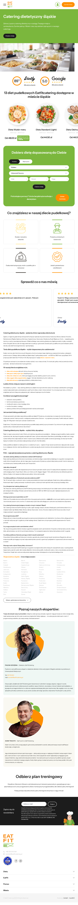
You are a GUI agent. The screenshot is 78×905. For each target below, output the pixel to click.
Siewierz (41, 585)
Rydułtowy (6, 585)
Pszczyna (6, 581)
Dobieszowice (61, 565)
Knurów (41, 569)
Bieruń (23, 560)
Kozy (40, 572)
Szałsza (5, 590)
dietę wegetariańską (20, 378)
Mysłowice (60, 574)
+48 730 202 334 (11, 852)
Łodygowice (7, 574)
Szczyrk (23, 590)
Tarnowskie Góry (62, 590)
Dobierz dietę (39, 187)
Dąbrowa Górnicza (44, 565)
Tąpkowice (42, 590)
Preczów (59, 578)
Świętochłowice (61, 587)
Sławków (6, 587)
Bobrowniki (60, 560)
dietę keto (9, 376)
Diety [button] (5, 872)
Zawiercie (59, 592)
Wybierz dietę (9, 36)
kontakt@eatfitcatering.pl (15, 677)
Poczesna (42, 578)
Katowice (24, 569)
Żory (4, 594)
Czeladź (5, 565)
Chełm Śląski (25, 563)
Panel (57, 4)
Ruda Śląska (42, 583)
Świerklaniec (42, 587)
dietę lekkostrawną (12, 380)
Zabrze (41, 592)
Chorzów (41, 563)
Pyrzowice (24, 581)
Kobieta (14, 161)
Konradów (6, 572)
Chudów (59, 563)
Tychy (5, 592)
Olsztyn (41, 576)
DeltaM (65, 898)
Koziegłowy (24, 572)
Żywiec (23, 594)
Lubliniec (24, 574)
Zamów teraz (68, 4)
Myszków (6, 576)
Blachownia (42, 560)
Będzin (5, 560)
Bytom (5, 563)
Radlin (5, 583)
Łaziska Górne (61, 572)
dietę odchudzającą (12, 371)
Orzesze (59, 576)
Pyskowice (42, 581)
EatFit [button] (5, 878)
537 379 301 (10, 675)
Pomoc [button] (6, 884)
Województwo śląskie (11, 557)
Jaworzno (6, 569)
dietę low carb (17, 376)
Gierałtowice (7, 567)
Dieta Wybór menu (17, 129)
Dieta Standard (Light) (46, 129)
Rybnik (59, 583)
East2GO (72, 898)
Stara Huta (24, 587)
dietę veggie (10, 378)
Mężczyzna (26, 161)
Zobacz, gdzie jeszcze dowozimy (16, 600)
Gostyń (41, 567)
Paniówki (6, 578)
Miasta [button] (6, 890)
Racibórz (59, 581)
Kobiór (59, 569)
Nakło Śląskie (25, 576)
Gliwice (23, 567)
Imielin (59, 567)
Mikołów (41, 574)
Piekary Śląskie (25, 578)
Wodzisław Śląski (26, 592)
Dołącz (52, 804)
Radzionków (25, 583)
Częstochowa (25, 565)
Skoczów (59, 585)
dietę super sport (19, 373)
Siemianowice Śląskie (27, 585)
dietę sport (10, 373)
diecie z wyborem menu (47, 357)
